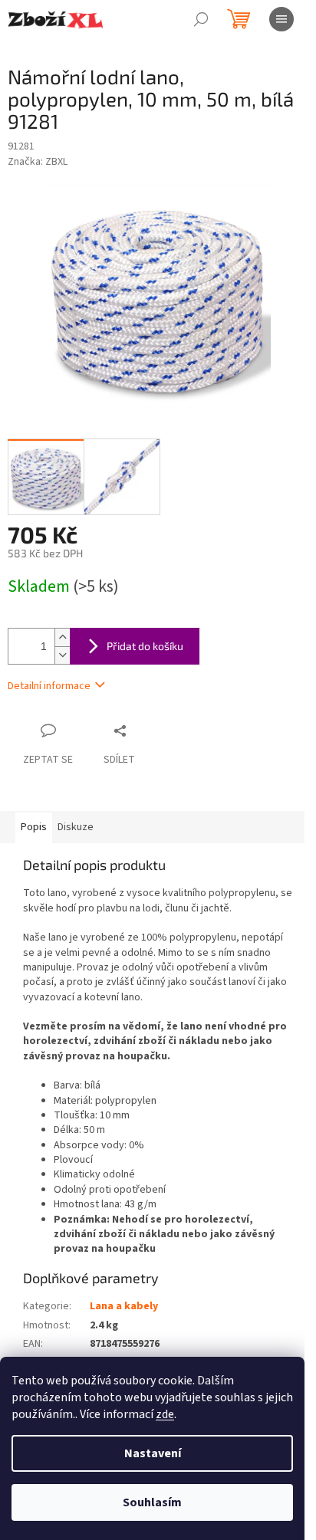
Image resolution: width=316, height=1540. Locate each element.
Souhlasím (152, 1502)
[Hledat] (201, 19)
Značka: (37, 161)
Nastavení (152, 1453)
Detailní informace (49, 686)
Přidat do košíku (145, 645)
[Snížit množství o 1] (62, 655)
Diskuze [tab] (76, 827)
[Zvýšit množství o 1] (62, 637)
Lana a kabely (124, 1306)
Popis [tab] (34, 827)
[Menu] (281, 19)
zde (165, 1414)
